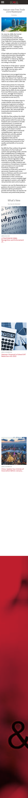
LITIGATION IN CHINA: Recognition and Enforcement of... (12, 240)
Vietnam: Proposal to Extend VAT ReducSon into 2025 (13, 355)
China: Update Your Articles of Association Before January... (12, 470)
